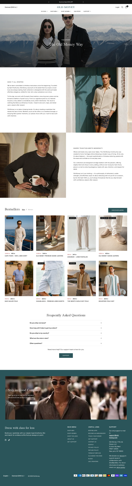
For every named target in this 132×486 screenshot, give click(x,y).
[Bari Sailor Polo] (19, 278)
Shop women (71, 433)
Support (86, 11)
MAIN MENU (71, 427)
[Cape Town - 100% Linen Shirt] (19, 233)
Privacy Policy (93, 447)
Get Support (92, 439)
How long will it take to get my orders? (43, 328)
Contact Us (92, 441)
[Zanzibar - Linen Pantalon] (81, 233)
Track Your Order (94, 436)
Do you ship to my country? (39, 333)
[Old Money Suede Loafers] (113, 233)
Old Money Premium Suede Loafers (49, 255)
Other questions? (36, 343)
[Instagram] (5, 440)
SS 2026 (43, 11)
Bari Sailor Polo (11, 301)
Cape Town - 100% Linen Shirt (16, 255)
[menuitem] (44, 11)
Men (23, 209)
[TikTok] (9, 440)
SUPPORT (113, 427)
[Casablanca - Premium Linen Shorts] (50, 278)
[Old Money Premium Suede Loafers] (50, 233)
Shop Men (53, 11)
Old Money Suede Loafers (109, 255)
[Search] (122, 7)
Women (30, 209)
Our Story (77, 11)
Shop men (70, 430)
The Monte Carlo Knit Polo (78, 301)
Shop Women (65, 11)
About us (70, 439)
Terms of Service (94, 453)
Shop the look (72, 436)
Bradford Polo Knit (106, 301)
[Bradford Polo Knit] (113, 278)
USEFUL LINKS (93, 427)
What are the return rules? (39, 338)
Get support (72, 441)
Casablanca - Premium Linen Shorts (50, 301)
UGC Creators (93, 461)
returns (122, 455)
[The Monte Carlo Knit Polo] (81, 278)
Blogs (90, 458)
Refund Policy (93, 450)
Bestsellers (92, 430)
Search (91, 444)
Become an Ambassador (97, 433)
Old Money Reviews (95, 455)
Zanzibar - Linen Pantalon (77, 257)
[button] (66, 355)
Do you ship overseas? (38, 323)
